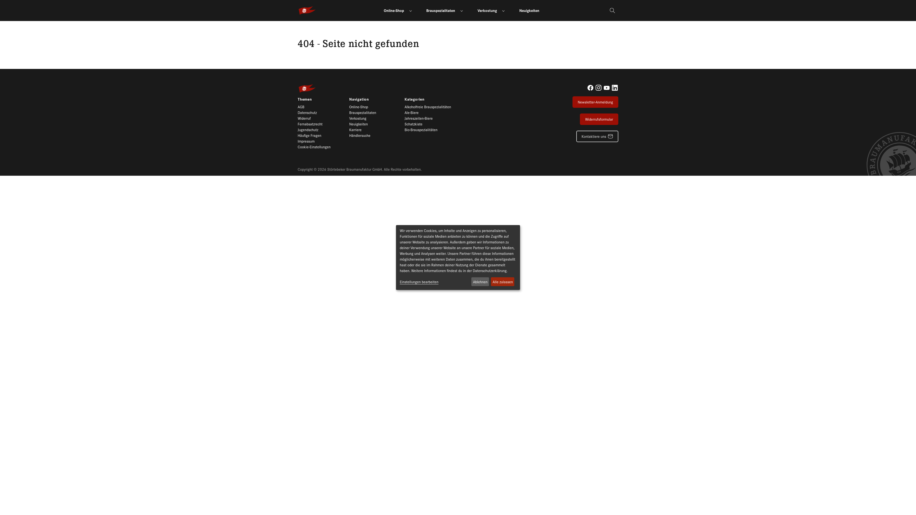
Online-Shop (358, 106)
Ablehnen (480, 281)
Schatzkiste (413, 123)
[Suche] (613, 10)
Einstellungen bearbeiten (419, 281)
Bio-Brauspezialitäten (421, 129)
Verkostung (357, 118)
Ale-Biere (412, 112)
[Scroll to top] (904, 503)
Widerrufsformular (599, 119)
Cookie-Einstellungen (314, 146)
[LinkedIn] (614, 87)
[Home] (300, 26)
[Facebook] (590, 87)
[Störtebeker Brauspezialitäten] (307, 10)
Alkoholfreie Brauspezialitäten (428, 106)
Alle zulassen (503, 281)
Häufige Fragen (309, 135)
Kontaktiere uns (594, 136)
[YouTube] (606, 87)
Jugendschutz (308, 129)
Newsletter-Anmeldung (595, 101)
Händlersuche (359, 135)
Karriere (355, 129)
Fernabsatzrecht (310, 123)
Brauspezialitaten (362, 112)
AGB (301, 106)
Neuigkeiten (358, 123)
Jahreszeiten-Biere (419, 118)
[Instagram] (598, 87)
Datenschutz (307, 112)
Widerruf (304, 118)
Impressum (306, 141)
